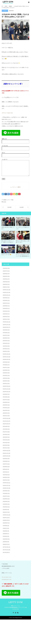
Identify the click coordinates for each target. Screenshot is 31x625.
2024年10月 (5, 327)
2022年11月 (5, 389)
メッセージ (4, 159)
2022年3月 (5, 410)
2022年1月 (5, 415)
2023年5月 (5, 372)
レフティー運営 (10, 199)
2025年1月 (5, 319)
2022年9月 (5, 394)
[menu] (28, 2)
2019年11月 (5, 485)
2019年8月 (5, 493)
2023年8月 (5, 364)
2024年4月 (5, 343)
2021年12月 (5, 418)
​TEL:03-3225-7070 (6, 577)
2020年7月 (5, 464)
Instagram (15, 612)
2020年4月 (5, 472)
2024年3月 (5, 346)
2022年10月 (5, 391)
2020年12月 (5, 450)
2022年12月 (5, 386)
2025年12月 (5, 289)
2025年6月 (5, 305)
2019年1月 (5, 512)
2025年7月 (5, 303)
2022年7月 (5, 399)
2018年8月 (5, 525)
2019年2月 (5, 509)
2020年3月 (5, 474)
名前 (4, 138)
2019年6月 (5, 498)
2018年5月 (5, 533)
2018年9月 (5, 523)
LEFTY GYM (15, 602)
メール (5, 145)
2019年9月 (5, 490)
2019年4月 (5, 504)
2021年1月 (5, 447)
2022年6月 (5, 402)
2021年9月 (5, 426)
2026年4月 (5, 279)
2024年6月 (5, 338)
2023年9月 (5, 362)
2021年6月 (5, 434)
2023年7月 (5, 367)
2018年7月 (5, 528)
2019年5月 (5, 501)
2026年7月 (5, 271)
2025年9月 (5, 297)
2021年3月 (5, 442)
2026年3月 (5, 281)
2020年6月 (5, 466)
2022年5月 (5, 405)
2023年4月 (5, 375)
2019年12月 (5, 482)
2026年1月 (5, 287)
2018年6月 (5, 531)
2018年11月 (5, 517)
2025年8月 (5, 300)
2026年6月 (5, 273)
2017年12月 (5, 547)
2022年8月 (5, 397)
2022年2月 (5, 413)
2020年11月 (5, 453)
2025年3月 (5, 313)
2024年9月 (5, 330)
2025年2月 (5, 316)
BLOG (5, 10)
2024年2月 (5, 348)
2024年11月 (5, 324)
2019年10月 (5, 488)
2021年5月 (5, 437)
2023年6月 (5, 370)
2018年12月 (5, 514)
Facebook (13, 612)
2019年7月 (5, 496)
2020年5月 (5, 469)
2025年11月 (5, 292)
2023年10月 (5, 359)
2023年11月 (5, 356)
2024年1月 (5, 351)
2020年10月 (5, 456)
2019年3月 (5, 506)
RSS (18, 612)
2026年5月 (5, 276)
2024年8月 (5, 332)
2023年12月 (5, 354)
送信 (3, 179)
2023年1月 (5, 383)
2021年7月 (5, 431)
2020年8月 (5, 461)
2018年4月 (5, 536)
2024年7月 (5, 335)
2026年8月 (5, 268)
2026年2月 (5, 284)
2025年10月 (5, 295)
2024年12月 (5, 322)
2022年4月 (5, 407)
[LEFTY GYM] (8, 2)
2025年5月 (5, 308)
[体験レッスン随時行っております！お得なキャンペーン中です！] (8, 207)
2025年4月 (5, 311)
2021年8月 (5, 429)
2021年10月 (5, 423)
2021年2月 (5, 445)
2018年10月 (5, 520)
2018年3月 (5, 539)
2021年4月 (5, 439)
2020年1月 (5, 480)
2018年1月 (5, 544)
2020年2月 (5, 477)
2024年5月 (5, 340)
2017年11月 (5, 549)
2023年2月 (5, 380)
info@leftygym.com (6, 579)
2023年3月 (5, 378)
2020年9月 (5, 458)
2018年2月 (5, 541)
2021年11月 (5, 421)
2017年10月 (5, 552)
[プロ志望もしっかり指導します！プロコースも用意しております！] (22, 207)
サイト (3, 152)
